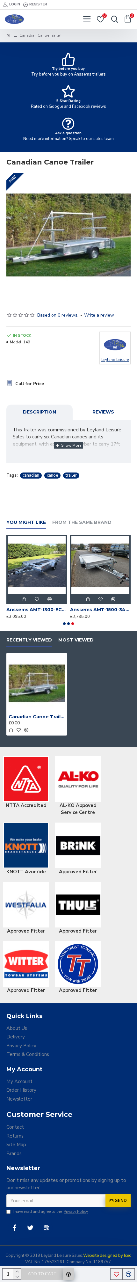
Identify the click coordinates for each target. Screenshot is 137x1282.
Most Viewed (76, 640)
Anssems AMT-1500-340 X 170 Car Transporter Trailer (100, 609)
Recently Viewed (29, 640)
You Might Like (26, 522)
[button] (64, 623)
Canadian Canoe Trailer (37, 717)
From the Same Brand (82, 522)
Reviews (103, 412)
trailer (71, 475)
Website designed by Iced (107, 1255)
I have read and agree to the (50, 1211)
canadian (31, 475)
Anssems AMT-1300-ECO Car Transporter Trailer (36, 609)
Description (39, 412)
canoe (52, 475)
